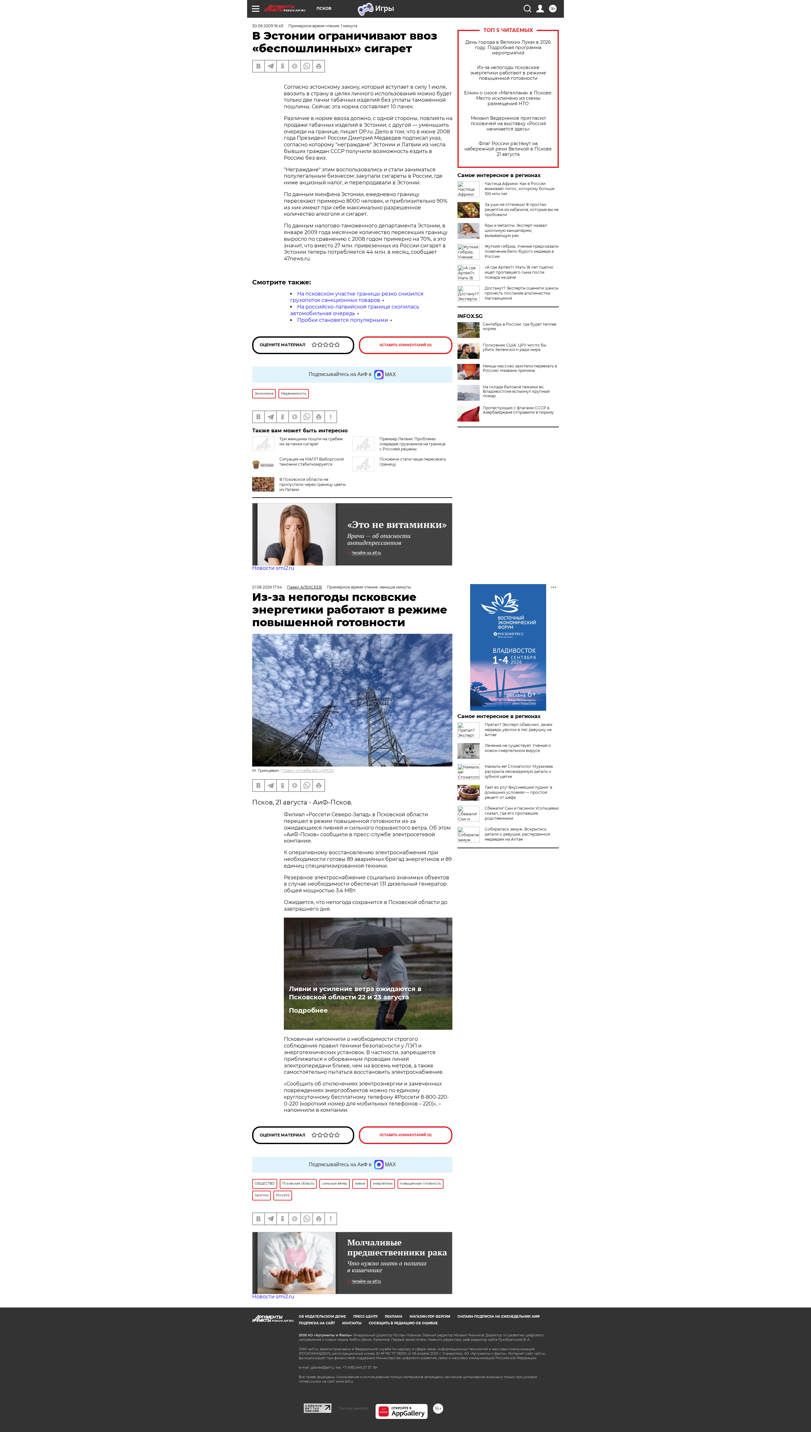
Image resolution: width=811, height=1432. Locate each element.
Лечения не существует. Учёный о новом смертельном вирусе (518, 748)
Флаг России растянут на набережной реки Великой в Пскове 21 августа (508, 149)
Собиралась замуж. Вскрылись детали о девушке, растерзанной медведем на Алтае (517, 834)
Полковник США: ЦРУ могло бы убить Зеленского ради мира (514, 347)
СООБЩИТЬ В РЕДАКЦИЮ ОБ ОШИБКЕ (403, 1323)
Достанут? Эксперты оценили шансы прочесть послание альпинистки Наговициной (521, 293)
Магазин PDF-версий (430, 1316)
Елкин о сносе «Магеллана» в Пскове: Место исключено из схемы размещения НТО (508, 98)
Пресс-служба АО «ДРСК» (308, 770)
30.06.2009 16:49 (267, 25)
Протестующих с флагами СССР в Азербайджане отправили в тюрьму (518, 410)
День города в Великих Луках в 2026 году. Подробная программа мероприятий (508, 48)
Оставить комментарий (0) (406, 345)
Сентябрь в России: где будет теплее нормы (519, 326)
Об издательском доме (322, 1316)
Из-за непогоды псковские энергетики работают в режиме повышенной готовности (508, 73)
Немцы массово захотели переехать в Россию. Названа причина (520, 368)
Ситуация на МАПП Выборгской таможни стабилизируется (311, 462)
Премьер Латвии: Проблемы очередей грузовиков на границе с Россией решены (412, 443)
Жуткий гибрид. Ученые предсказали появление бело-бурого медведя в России (522, 251)
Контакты (351, 1323)
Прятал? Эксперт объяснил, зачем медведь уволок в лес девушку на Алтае (518, 729)
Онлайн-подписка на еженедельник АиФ (498, 1316)
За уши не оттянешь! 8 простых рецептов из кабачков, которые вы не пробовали (522, 209)
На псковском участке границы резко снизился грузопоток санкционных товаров (357, 297)
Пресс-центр (365, 1316)
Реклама (393, 1316)
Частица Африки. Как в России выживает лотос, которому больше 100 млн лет (519, 188)
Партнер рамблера (353, 1408)
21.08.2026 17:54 (267, 587)
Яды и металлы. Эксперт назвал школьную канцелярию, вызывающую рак (516, 230)
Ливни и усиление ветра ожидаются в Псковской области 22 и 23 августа (355, 993)
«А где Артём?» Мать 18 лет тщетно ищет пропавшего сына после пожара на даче (519, 272)
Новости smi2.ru (273, 568)
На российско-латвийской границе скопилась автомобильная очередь (354, 310)
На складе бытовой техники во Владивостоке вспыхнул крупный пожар (516, 391)
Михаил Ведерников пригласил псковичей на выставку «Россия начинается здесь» (508, 124)
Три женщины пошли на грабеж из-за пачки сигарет (311, 441)
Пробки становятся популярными (342, 320)
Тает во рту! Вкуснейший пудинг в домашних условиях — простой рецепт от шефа (518, 792)
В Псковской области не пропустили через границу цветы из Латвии (312, 484)
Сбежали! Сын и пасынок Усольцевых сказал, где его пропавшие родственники (522, 813)
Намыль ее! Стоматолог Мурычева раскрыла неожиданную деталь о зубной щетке (519, 771)
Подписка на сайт (317, 1323)
